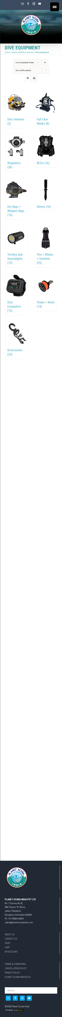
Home (7, 52)
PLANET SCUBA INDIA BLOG (18, 977)
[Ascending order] (45, 62)
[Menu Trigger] (54, 6)
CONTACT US (11, 938)
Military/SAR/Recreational (23, 52)
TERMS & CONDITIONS (15, 964)
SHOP (7, 943)
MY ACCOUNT (11, 951)
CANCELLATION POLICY (16, 968)
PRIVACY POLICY (12, 972)
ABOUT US (10, 934)
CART (7, 947)
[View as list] (34, 78)
